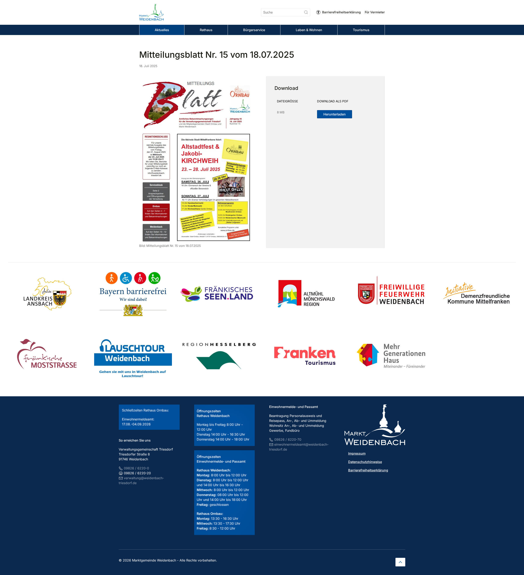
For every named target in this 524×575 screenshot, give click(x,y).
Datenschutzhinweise (365, 462)
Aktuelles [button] (162, 30)
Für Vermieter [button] (375, 12)
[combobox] (285, 12)
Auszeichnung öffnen (47, 294)
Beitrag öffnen (133, 294)
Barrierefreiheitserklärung (341, 12)
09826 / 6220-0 (136, 468)
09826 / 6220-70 (287, 439)
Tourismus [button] (361, 30)
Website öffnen (219, 294)
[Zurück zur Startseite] (151, 12)
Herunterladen (334, 114)
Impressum (357, 453)
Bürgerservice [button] (254, 30)
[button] (400, 562)
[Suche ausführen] (306, 12)
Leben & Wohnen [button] (309, 30)
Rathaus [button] (206, 30)
